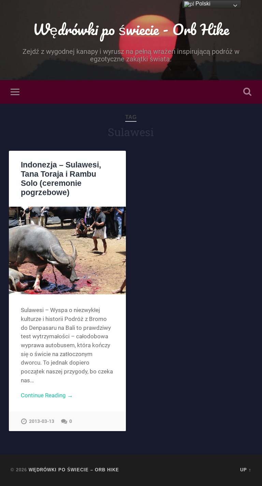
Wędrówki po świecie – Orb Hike (74, 469)
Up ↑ (245, 469)
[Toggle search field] (247, 91)
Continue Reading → (47, 395)
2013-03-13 (41, 421)
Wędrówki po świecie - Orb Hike (131, 29)
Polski (202, 3)
